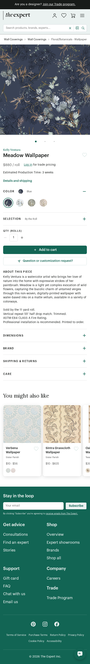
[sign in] (54, 15)
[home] (16, 15)
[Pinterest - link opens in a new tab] (33, 624)
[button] (63, 15)
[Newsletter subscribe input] (33, 506)
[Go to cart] (73, 15)
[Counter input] (45, 237)
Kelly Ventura (12, 150)
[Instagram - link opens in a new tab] (45, 624)
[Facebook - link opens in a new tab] (56, 624)
